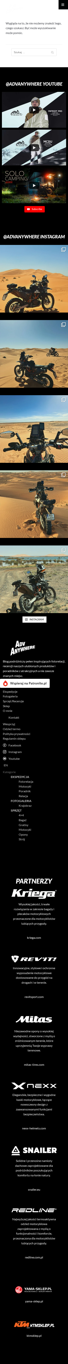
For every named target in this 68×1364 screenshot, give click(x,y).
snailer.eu (34, 1189)
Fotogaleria (10, 696)
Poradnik (25, 791)
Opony (23, 834)
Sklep (6, 706)
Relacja (23, 796)
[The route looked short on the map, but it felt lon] (34, 504)
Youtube (14, 758)
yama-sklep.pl (34, 1301)
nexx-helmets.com (34, 1128)
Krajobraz (25, 805)
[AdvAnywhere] (14, 8)
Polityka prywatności (16, 734)
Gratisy (23, 825)
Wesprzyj (9, 724)
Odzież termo (11, 729)
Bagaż (22, 820)
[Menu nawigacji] (63, 4)
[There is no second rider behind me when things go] (34, 354)
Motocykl (25, 786)
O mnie (7, 710)
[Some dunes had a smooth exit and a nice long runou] (34, 429)
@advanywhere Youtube (34, 84)
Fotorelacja (26, 781)
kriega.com (34, 937)
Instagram (15, 752)
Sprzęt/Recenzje (13, 701)
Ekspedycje (10, 691)
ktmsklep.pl (34, 1335)
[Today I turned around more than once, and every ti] (34, 579)
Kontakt (13, 717)
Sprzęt (16, 810)
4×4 (21, 815)
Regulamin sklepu (14, 738)
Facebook (14, 745)
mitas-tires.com (34, 1064)
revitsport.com (34, 996)
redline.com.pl (34, 1257)
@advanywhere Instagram (34, 236)
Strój (22, 839)
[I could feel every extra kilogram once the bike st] (34, 279)
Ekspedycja (20, 777)
